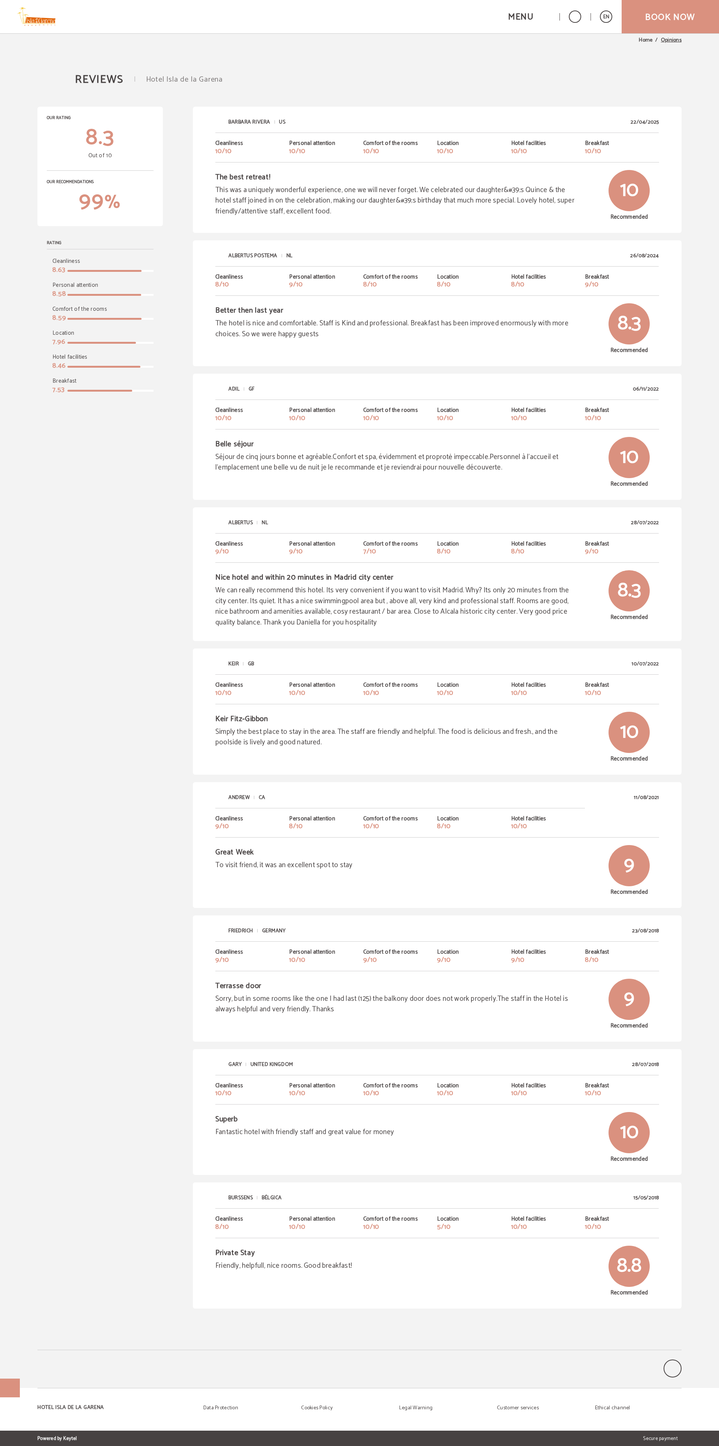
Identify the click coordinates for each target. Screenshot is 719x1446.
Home (645, 40)
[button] (529, 16)
